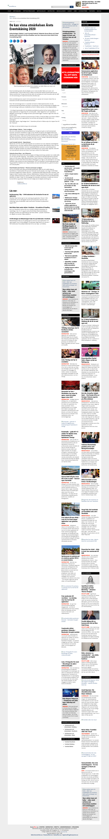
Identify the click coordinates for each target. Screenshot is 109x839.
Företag (63, 117)
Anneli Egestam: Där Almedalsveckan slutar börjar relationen (88, 692)
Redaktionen (20, 182)
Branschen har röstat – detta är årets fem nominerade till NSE (90, 551)
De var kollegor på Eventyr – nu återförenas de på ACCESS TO (90, 144)
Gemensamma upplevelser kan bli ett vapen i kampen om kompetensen (89, 73)
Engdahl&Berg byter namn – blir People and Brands (90, 110)
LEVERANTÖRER (83, 11)
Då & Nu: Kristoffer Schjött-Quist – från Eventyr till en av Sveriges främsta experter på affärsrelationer (90, 396)
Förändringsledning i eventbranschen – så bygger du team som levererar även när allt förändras (69, 35)
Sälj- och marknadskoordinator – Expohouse (90, 34)
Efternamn (64, 103)
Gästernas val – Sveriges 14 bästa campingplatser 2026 (90, 292)
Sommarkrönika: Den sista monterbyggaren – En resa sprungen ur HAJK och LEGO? (89, 765)
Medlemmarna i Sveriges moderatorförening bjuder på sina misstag (71, 199)
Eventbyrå (84, 77)
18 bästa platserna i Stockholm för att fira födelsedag (88, 221)
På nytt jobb (85, 594)
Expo (82, 770)
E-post (63, 90)
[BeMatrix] (12, 16)
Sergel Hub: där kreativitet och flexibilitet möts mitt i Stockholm (89, 511)
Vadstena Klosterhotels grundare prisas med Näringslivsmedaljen (88, 446)
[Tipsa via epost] (22, 41)
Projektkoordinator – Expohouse (89, 42)
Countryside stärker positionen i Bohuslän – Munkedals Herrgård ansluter (70, 630)
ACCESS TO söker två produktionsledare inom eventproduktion (90, 29)
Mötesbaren (17, 11)
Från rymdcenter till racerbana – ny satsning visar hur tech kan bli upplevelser (68, 599)
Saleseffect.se (57, 835)
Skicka (70, 132)
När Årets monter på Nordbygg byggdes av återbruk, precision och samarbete (70, 227)
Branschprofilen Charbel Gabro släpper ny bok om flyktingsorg (89, 360)
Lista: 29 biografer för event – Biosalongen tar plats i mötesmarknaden (70, 664)
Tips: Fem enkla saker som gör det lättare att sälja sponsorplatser (71, 185)
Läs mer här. (64, 831)
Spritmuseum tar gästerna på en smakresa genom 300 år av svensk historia (70, 558)
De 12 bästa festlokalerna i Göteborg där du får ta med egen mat (89, 321)
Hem (11, 18)
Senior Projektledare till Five (92, 48)
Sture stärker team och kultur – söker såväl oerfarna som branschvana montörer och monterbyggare (70, 293)
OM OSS (99, 11)
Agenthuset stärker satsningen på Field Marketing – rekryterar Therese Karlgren (88, 589)
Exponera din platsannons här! (90, 54)
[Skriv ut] (25, 41)
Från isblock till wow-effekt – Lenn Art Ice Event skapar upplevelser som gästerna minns (70, 520)
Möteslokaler (42, 11)
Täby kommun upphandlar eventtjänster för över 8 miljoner (71, 257)
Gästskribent (85, 733)
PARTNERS (92, 11)
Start (10, 11)
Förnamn (63, 97)
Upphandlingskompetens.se (70, 835)
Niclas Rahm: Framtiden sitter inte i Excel (88, 731)
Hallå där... (85, 7)
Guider (70, 11)
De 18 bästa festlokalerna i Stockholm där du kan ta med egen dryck (90, 185)
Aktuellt (18, 21)
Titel (62, 110)
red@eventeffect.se (22, 183)
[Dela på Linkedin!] (18, 41)
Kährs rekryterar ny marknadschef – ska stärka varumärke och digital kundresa (90, 656)
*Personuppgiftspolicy (67, 129)
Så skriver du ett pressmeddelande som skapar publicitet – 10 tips (71, 179)
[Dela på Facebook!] (15, 41)
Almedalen (85, 696)
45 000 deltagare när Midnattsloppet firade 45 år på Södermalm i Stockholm (30, 218)
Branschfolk (85, 364)
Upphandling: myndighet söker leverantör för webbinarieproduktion (70, 263)
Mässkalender (62, 11)
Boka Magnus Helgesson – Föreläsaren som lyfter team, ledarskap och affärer (70, 701)
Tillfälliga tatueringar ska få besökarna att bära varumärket (70, 330)
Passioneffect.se (48, 835)
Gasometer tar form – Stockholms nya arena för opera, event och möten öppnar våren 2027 (69, 394)
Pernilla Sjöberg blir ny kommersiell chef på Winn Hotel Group (89, 623)
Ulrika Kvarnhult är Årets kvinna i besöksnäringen (89, 481)
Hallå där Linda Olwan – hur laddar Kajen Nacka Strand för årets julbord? (91, 3)
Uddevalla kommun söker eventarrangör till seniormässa (70, 247)
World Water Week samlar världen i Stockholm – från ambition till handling (30, 207)
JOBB (76, 11)
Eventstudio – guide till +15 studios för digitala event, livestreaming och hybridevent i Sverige (69, 434)
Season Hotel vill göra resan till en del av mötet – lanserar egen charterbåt (70, 478)
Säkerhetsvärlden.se (36, 835)
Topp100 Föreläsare (29, 11)
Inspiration (52, 11)
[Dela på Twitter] (11, 41)
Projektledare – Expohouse (91, 46)
